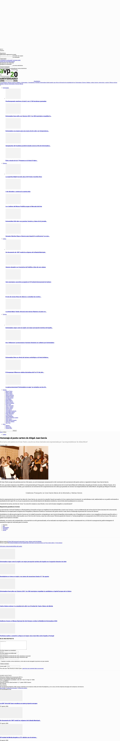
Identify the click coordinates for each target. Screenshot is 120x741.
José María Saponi (10, 412)
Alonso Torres (9, 391)
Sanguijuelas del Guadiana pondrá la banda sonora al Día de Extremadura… (28, 146)
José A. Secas (9, 408)
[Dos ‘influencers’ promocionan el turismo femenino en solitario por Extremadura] (13, 340)
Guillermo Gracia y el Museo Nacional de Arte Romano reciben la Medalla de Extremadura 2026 (28, 621)
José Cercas (9, 409)
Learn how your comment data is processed (33, 668)
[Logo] (60, 84)
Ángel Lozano (9, 392)
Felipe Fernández (10, 403)
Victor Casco (9, 419)
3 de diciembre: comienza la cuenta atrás (18, 191)
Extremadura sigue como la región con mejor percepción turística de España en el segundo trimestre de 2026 (33, 561)
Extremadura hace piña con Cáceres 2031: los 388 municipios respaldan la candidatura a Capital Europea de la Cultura (35, 591)
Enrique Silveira (9, 401)
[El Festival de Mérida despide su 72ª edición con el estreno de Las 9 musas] (11, 734)
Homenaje (5, 529)
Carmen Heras (9, 394)
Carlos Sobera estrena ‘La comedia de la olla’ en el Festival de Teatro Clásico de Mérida (26, 606)
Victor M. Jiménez (10, 421)
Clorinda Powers (10, 396)
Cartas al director (10, 395)
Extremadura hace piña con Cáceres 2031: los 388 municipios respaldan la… (28, 116)
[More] (32, 534)
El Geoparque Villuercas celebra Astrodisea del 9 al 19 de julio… (25, 372)
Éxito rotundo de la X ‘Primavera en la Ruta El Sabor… (22, 160)
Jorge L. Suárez (9, 407)
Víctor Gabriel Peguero (11, 420)
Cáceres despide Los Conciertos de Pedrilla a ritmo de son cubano (26, 267)
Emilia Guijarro (9, 400)
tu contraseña (16, 57)
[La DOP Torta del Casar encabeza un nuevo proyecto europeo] (11, 700)
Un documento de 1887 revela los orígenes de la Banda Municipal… (26, 252)
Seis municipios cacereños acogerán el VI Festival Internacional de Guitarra (28, 282)
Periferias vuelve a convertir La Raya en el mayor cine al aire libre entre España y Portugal (27, 636)
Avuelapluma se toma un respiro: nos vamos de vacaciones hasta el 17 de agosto (24, 576)
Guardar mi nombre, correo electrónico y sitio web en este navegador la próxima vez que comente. (25, 661)
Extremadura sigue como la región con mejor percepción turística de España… (29, 328)
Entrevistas (8, 427)
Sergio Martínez (9, 416)
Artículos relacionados (7, 546)
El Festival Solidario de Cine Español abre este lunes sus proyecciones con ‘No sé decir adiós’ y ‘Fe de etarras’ (35, 542)
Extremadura (6, 87)
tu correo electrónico (18, 65)
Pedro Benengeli (10, 413)
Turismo (5, 314)
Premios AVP (9, 428)
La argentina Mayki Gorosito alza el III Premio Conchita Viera (24, 177)
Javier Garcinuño (10, 405)
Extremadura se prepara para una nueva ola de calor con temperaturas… (27, 131)
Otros (4, 424)
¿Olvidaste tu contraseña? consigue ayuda (10, 60)
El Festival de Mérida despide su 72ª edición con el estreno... (18, 737)
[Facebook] (2, 535)
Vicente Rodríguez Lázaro (12, 417)
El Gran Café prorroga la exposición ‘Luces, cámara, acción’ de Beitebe (24, 541)
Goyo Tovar (8, 404)
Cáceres (5, 163)
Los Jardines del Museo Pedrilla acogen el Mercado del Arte (24, 206)
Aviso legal (2, 688)
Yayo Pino (8, 423)
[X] (7, 535)
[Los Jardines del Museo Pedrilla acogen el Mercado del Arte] (13, 203)
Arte (4, 526)
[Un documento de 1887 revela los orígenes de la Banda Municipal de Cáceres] (13, 249)
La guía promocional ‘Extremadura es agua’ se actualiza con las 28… (26, 387)
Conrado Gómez (9, 397)
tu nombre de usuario (18, 56)
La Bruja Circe (9, 415)
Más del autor (18, 546)
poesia (4, 530)
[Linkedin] (17, 535)
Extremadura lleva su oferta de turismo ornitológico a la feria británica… (27, 357)
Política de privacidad (11, 688)
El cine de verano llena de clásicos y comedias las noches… (23, 297)
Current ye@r (3, 666)
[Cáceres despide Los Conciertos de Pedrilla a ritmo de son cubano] (13, 264)
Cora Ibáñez (8, 399)
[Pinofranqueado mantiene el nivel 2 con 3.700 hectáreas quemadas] (13, 98)
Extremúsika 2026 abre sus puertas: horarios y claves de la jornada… (26, 221)
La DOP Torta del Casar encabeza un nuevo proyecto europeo (18, 703)
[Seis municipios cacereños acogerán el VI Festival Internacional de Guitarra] (13, 279)
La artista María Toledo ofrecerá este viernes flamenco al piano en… (26, 311)
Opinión (4, 390)
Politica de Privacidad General (7, 61)
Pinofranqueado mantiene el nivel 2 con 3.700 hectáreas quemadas (26, 101)
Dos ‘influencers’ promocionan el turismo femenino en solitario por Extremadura (30, 342)
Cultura (4, 238)
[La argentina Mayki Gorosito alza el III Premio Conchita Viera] (13, 174)
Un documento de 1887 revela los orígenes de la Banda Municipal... (20, 720)
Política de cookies (22, 688)
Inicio (1, 432)
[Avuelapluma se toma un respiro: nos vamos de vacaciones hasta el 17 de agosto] (7, 573)
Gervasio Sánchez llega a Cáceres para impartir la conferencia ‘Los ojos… (28, 236)
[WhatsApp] (22, 535)
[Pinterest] (12, 535)
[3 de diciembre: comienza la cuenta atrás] (13, 189)
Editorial (8, 425)
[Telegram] (27, 535)
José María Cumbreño (11, 411)
